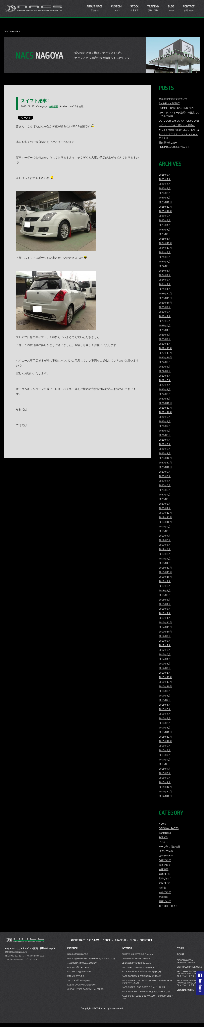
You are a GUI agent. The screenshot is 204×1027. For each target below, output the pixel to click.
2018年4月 (165, 604)
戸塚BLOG (164, 883)
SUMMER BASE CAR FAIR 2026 (176, 108)
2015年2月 (165, 778)
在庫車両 (163, 869)
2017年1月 (165, 672)
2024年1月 (165, 289)
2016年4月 (165, 714)
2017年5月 (165, 654)
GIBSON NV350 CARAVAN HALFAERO (85, 989)
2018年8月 (165, 586)
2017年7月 (165, 645)
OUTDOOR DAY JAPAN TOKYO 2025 (179, 120)
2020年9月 (165, 471)
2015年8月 (165, 750)
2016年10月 (165, 686)
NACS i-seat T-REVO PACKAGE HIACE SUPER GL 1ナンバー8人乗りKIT (189, 973)
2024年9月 (165, 252)
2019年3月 (165, 554)
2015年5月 (165, 764)
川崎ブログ (165, 878)
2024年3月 (165, 280)
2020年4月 (165, 494)
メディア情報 (166, 851)
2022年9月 (165, 362)
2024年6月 (165, 266)
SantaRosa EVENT (169, 103)
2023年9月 (165, 307)
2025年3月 (165, 229)
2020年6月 (165, 485)
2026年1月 (165, 197)
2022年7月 (165, 371)
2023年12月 (165, 293)
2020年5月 (165, 490)
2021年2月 (165, 449)
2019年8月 (165, 531)
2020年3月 (165, 499)
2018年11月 (165, 572)
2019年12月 (165, 513)
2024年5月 (165, 270)
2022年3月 (165, 389)
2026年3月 (165, 188)
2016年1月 (165, 727)
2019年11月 (165, 517)
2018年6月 (165, 595)
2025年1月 (165, 238)
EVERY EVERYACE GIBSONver (82, 985)
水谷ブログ (165, 892)
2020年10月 (165, 467)
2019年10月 (165, 522)
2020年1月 (165, 508)
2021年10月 (165, 412)
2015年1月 (165, 782)
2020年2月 (165, 503)
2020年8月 (165, 476)
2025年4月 (165, 225)
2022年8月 (165, 366)
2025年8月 (165, 220)
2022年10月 (165, 357)
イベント (163, 842)
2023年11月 (165, 298)
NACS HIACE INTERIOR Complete (138, 967)
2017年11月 (165, 627)
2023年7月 (165, 316)
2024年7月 (165, 261)
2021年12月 (165, 403)
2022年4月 (165, 385)
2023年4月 (165, 330)
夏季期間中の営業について (173, 99)
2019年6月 (165, 540)
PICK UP (180, 954)
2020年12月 (165, 458)
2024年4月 (165, 275)
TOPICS (163, 837)
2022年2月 (165, 394)
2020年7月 (165, 481)
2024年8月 (165, 257)
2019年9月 (165, 526)
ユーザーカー (166, 855)
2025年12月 (165, 202)
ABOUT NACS (78, 940)
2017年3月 (165, 663)
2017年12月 (165, 622)
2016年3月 (165, 718)
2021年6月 (165, 430)
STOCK (107, 940)
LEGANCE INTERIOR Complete (136, 963)
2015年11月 (165, 736)
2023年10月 (165, 302)
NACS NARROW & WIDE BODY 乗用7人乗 (141, 972)
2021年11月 (165, 407)
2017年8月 (165, 640)
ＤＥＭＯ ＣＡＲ (168, 906)
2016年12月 (165, 677)
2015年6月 (165, 759)
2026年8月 (165, 174)
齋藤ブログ (165, 901)
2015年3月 (165, 773)
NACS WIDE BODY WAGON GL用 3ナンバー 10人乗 (146, 991)
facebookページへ (200, 983)
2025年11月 (165, 206)
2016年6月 (165, 704)
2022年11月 (165, 353)
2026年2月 (165, 193)
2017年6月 (165, 650)
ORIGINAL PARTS (168, 828)
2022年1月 (165, 398)
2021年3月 (165, 444)
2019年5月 (165, 544)
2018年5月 (165, 599)
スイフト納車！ (36, 100)
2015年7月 (165, 755)
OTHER (180, 948)
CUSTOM (94, 940)
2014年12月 (165, 787)
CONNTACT (146, 940)
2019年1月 (165, 563)
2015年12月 (165, 732)
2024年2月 (165, 284)
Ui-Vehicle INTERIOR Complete (136, 958)
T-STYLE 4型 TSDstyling (78, 980)
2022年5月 (165, 380)
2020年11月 (165, 462)
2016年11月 (165, 682)
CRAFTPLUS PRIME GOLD (189, 967)
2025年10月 (165, 211)
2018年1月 (165, 618)
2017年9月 (165, 636)
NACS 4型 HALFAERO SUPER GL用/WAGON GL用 (91, 958)
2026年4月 (165, 184)
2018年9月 (165, 581)
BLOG (133, 940)
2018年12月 (165, 567)
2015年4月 (165, 768)
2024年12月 (165, 243)
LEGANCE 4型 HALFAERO (79, 972)
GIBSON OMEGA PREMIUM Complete (186, 961)
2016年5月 (165, 709)
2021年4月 (165, 439)
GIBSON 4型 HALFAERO (78, 967)
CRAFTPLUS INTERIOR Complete (137, 954)
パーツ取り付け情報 (169, 846)
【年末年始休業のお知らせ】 (174, 147)
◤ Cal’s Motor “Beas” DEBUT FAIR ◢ (179, 130)
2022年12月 (165, 348)
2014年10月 (165, 796)
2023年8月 (165, 311)
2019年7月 (165, 535)
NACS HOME (11, 31)
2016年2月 (165, 723)
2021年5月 (165, 435)
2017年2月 (165, 668)
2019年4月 (165, 549)
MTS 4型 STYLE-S (75, 976)
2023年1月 (165, 343)
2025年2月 (165, 234)
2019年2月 (165, 558)
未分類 (162, 887)
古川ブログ (165, 865)
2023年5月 (165, 325)
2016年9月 (165, 691)
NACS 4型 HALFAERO (77, 954)
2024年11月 (165, 248)
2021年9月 (165, 417)
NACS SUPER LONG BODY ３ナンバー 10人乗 (143, 987)
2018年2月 (165, 613)
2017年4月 (165, 659)
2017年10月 (165, 631)
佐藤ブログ (165, 860)
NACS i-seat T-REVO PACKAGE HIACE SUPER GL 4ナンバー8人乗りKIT (189, 982)
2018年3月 (165, 608)
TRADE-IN (120, 940)
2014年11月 (165, 791)
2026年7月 (165, 179)
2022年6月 (165, 375)
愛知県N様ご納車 (168, 142)
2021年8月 (165, 421)
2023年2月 (165, 339)
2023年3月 (165, 334)
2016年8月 (165, 695)
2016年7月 (165, 700)
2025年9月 (165, 216)
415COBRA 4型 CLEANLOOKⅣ (82, 963)
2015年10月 (165, 741)
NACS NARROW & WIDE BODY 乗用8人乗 (141, 976)
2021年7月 (165, 426)
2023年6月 (165, 321)
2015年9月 (165, 746)
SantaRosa (165, 833)
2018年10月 (165, 576)
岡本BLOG (164, 874)
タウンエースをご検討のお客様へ (177, 125)
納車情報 (53, 106)
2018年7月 (165, 590)
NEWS (162, 823)
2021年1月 (165, 453)
